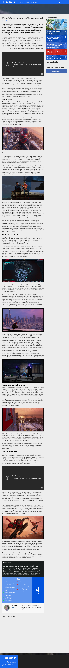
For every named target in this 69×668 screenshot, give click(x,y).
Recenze (27, 2)
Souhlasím (40, 666)
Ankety (32, 2)
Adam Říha (5, 21)
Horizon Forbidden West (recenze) (54, 32)
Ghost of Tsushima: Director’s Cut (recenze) (54, 57)
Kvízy (36, 2)
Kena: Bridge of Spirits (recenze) (53, 52)
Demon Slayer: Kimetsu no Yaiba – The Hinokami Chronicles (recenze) (54, 45)
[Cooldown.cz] (9, 2)
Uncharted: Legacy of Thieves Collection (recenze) (53, 38)
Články (22, 2)
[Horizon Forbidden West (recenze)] (56, 25)
